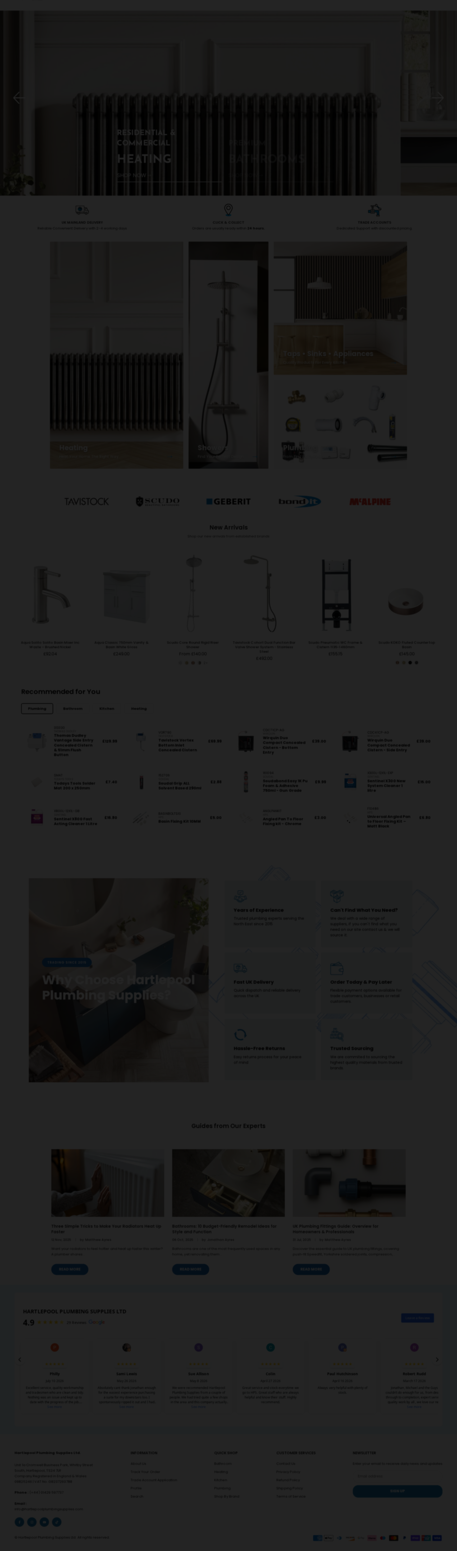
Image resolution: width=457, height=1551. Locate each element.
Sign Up (228, 785)
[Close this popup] (340, 728)
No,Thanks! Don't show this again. (232, 816)
